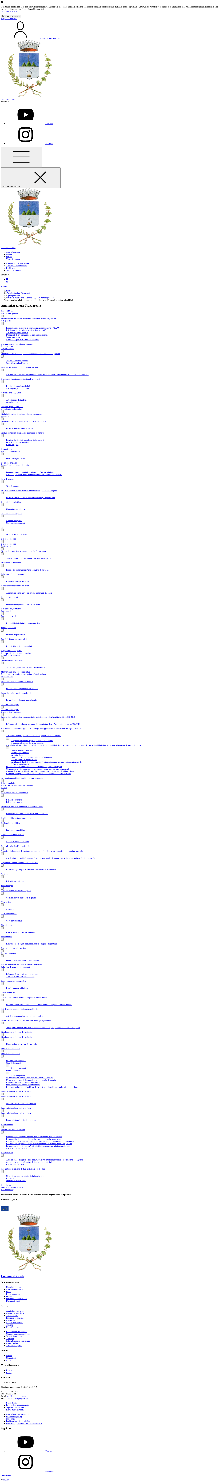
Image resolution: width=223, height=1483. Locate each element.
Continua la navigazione (11, 16)
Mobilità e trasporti (14, 1327)
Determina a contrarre (20, 753)
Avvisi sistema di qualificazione (24, 759)
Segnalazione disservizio (16, 1407)
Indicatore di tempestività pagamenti (15, 967)
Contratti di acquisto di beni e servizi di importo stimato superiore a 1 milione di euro (40, 771)
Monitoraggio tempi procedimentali (15, 672)
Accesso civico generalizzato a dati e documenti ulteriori (29, 1162)
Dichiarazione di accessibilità (18, 1421)
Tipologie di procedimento (11, 660)
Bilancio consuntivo (14, 802)
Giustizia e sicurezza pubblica (18, 1334)
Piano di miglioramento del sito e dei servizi (24, 1423)
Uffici (8, 1292)
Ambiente (10, 1338)
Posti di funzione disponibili (17, 442)
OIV (3, 527)
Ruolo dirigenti (12, 444)
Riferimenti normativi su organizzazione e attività (26, 330)
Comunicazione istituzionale (17, 263)
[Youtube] (7, 279)
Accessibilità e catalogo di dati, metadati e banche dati (23, 1169)
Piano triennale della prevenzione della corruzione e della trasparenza (34, 1137)
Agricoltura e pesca (14, 1345)
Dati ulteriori (6, 1185)
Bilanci (4, 788)
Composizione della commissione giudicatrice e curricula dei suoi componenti (37, 769)
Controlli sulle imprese (10, 704)
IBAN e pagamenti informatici (13, 981)
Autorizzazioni (12, 1343)
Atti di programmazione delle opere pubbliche (19, 1009)
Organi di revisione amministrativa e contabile (19, 863)
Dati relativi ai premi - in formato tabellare (23, 604)
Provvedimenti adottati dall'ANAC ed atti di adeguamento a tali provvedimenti (38, 1146)
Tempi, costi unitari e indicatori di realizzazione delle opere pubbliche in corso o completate (43, 1027)
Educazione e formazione (16, 1331)
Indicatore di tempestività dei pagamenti (22, 974)
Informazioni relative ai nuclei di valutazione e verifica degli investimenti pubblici (39, 1004)
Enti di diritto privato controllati (14, 639)
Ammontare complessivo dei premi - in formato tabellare (29, 593)
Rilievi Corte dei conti (15, 881)
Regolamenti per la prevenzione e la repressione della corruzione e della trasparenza (40, 1141)
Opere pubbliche (13, 295)
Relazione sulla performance (12, 574)
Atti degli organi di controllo (17, 388)
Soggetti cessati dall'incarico (17, 363)
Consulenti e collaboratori (11, 409)
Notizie (9, 1356)
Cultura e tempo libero (15, 1313)
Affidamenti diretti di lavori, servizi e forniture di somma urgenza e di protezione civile (46, 762)
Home (8, 291)
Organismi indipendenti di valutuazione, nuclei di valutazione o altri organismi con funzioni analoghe (42, 851)
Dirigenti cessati (7, 449)
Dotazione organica (9, 463)
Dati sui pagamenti (8, 953)
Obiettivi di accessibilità (16, 1180)
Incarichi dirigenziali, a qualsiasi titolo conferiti (25, 440)
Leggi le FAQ (12, 1403)
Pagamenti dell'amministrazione (14, 948)
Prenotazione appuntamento (17, 1405)
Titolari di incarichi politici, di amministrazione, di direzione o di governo (30, 353)
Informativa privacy (14, 1416)
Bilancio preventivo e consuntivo (14, 793)
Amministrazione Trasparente (19, 293)
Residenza (10, 268)
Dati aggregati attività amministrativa (16, 653)
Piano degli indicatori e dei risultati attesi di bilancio (22, 806)
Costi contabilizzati (9, 914)
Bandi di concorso (8, 539)
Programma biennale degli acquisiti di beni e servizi (32, 740)
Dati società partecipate (15, 635)
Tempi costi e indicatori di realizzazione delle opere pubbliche (26, 1020)
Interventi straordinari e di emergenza (16, 1108)
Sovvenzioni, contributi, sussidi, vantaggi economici (22, 778)
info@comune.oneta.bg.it (17, 1396)
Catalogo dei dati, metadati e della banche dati (24, 1176)
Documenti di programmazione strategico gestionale (27, 335)
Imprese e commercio (15, 1318)
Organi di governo (13, 1287)
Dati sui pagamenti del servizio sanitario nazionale (21, 965)
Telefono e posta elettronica (12, 406)
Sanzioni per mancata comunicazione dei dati (19, 367)
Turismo (9, 1325)
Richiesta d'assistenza (15, 1410)
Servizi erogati (7, 886)
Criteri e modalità (8, 783)
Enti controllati (7, 611)
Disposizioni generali (9, 313)
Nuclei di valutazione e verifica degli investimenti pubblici (30, 298)
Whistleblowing (7, 1190)
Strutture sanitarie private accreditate (15, 1091)
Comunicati (11, 1358)
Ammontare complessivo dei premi (15, 586)
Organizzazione (7, 348)
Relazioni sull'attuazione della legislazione (23, 1082)
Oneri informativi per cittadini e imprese (17, 344)
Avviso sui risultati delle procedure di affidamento (31, 757)
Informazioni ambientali (10, 1048)
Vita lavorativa (12, 1315)
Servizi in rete (6, 937)
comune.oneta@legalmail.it (17, 1398)
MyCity (6, 1480)
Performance (6, 546)
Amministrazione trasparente (17, 1414)
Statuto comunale (13, 337)
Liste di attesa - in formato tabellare (20, 932)
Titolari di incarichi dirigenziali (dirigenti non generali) (23, 433)
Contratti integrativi (14, 520)
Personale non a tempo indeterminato (16, 465)
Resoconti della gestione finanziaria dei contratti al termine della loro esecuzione (38, 773)
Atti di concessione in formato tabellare (17, 785)
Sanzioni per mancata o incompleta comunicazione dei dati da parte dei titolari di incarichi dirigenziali (47, 374)
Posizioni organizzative (10, 451)
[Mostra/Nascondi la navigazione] (21, 157)
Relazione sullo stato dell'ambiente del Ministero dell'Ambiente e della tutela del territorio (42, 1087)
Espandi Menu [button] (7, 311)
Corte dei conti (7, 874)
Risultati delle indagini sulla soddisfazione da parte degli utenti (31, 944)
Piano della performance (11, 563)
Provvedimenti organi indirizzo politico (17, 681)
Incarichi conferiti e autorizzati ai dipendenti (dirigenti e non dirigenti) (29, 490)
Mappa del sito (7, 1475)
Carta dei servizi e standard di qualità (16, 891)
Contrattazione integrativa (11, 513)
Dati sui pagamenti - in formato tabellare (22, 960)
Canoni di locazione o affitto (12, 834)
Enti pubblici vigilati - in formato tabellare (23, 623)
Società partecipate (8, 628)
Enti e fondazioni (13, 1294)
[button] (13, 252)
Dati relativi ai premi (9, 597)
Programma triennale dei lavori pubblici (27, 743)
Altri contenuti (7, 1124)
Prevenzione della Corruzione (13, 1129)
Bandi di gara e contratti (11, 712)
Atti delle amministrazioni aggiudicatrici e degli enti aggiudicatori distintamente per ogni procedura (41, 728)
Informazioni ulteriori (20, 764)
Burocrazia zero (7, 346)
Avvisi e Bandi (17, 755)
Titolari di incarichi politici (17, 361)
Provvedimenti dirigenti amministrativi (16, 693)
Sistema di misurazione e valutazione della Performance (23, 551)
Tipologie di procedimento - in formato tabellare (25, 667)
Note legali (10, 1419)
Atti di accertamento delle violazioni (20, 1148)
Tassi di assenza (7, 479)
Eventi (8, 1372)
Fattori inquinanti (13, 1070)
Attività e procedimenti (10, 655)
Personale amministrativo (16, 1299)
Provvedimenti (7, 676)
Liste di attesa (6, 925)
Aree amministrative (14, 1289)
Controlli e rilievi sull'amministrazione (16, 846)
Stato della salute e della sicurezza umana (23, 1085)
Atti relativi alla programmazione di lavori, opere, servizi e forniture (33, 735)
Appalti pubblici (12, 1320)
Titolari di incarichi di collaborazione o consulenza (21, 414)
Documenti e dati (13, 1301)
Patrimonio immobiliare (10, 823)
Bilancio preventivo (14, 800)
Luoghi (9, 1370)
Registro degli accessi (15, 1164)
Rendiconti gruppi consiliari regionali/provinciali (20, 379)
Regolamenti (11, 1178)
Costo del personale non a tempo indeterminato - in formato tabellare (34, 474)
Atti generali (6, 321)
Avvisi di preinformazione (22, 750)
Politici (9, 1296)
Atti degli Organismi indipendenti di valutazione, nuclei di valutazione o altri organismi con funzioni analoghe (50, 858)
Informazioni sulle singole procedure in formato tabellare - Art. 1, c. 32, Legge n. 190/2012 (38, 717)
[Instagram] (7, 282)
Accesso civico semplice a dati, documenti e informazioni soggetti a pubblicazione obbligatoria (44, 1160)
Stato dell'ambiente (14, 1063)
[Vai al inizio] (2, 1204)
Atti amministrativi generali (17, 332)
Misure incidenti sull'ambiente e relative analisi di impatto (29, 1078)
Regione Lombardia (9, 18)
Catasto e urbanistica (14, 1322)
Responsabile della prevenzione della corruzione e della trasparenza (33, 1139)
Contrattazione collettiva (11, 502)
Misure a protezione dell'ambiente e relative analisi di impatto (31, 1080)
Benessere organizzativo (11, 609)
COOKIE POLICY (9, 11)
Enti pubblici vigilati (9, 616)
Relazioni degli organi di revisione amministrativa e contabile (31, 870)
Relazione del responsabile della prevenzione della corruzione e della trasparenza (39, 1144)
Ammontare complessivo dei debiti (20, 976)
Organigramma (12, 402)
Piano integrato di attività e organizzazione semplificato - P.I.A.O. (32, 328)
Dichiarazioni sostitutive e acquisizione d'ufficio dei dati (23, 674)
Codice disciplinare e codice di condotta (22, 339)
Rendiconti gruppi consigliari (18, 386)
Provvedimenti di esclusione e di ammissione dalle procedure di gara (34, 766)
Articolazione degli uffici (11, 393)
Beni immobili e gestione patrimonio (16, 818)
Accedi (4, 286)
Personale (5, 416)
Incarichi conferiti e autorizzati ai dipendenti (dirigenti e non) (30, 497)
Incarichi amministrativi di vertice (19, 428)
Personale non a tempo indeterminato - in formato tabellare (30, 472)
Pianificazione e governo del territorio (16, 1032)
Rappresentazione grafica (11, 651)
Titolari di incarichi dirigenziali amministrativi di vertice (23, 421)
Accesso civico (7, 1153)
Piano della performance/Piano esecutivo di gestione (27, 570)
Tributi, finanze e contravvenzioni (20, 1336)
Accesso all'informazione (16, 266)
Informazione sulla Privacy (12, 1187)
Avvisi (8, 1360)
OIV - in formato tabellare (16, 534)
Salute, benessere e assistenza (18, 1341)
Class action (6, 902)
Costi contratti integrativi (16, 523)
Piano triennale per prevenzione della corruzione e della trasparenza (28, 318)
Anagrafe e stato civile (15, 1311)
